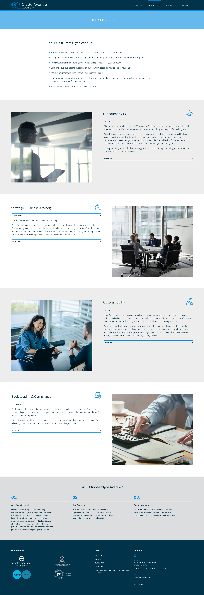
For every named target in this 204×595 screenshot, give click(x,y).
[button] (148, 121)
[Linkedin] (135, 555)
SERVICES (108, 158)
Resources (171, 5)
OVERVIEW (108, 121)
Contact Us (186, 5)
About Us (138, 5)
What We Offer (154, 5)
